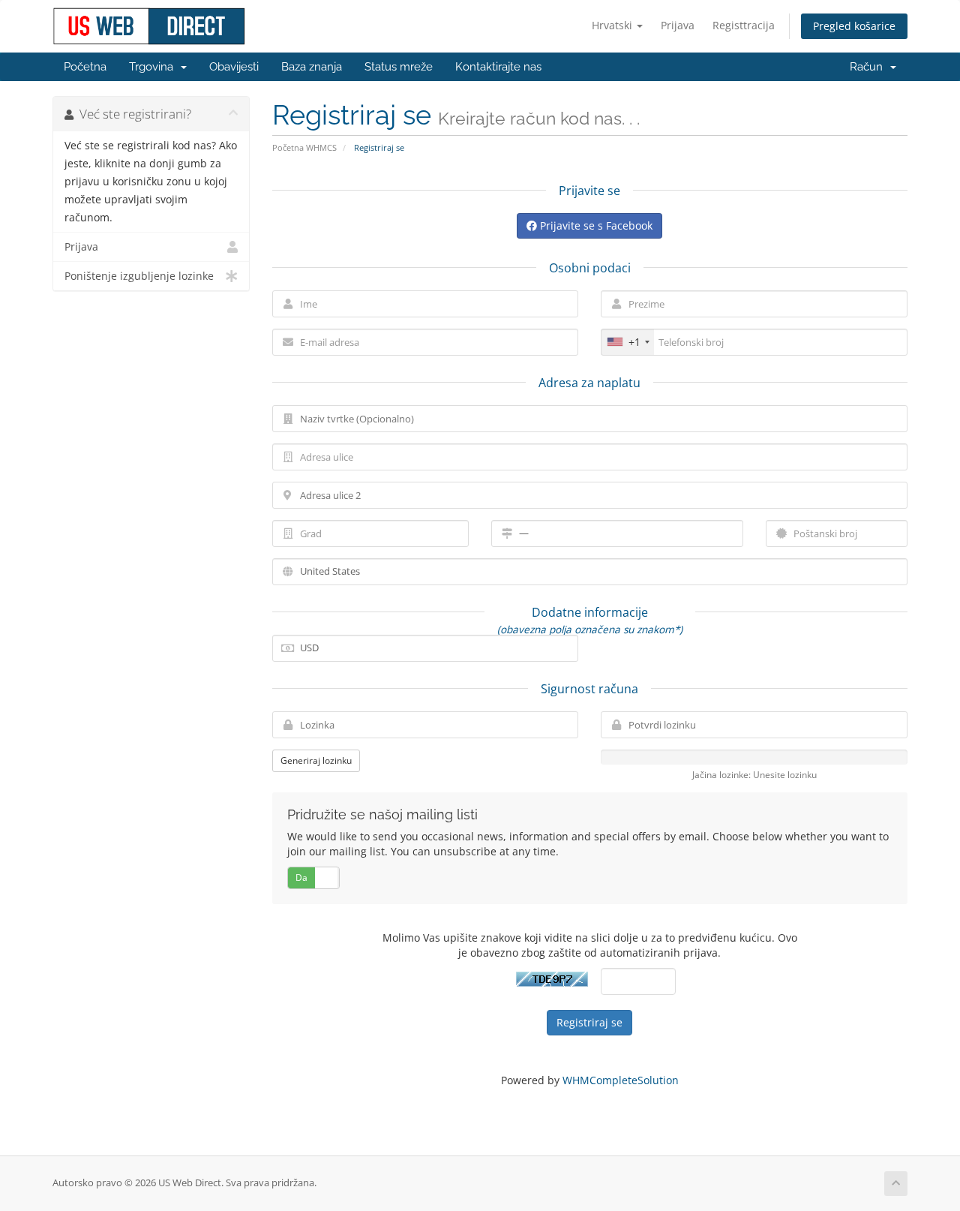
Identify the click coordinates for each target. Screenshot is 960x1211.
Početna (85, 67)
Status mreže (398, 67)
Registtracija (743, 25)
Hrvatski (613, 25)
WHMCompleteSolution (620, 1080)
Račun (869, 67)
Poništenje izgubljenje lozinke (139, 276)
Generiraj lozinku (316, 760)
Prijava (677, 25)
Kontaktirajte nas (498, 67)
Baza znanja (311, 67)
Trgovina (154, 67)
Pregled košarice (854, 26)
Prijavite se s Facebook (594, 225)
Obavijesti (234, 67)
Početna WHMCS (304, 147)
